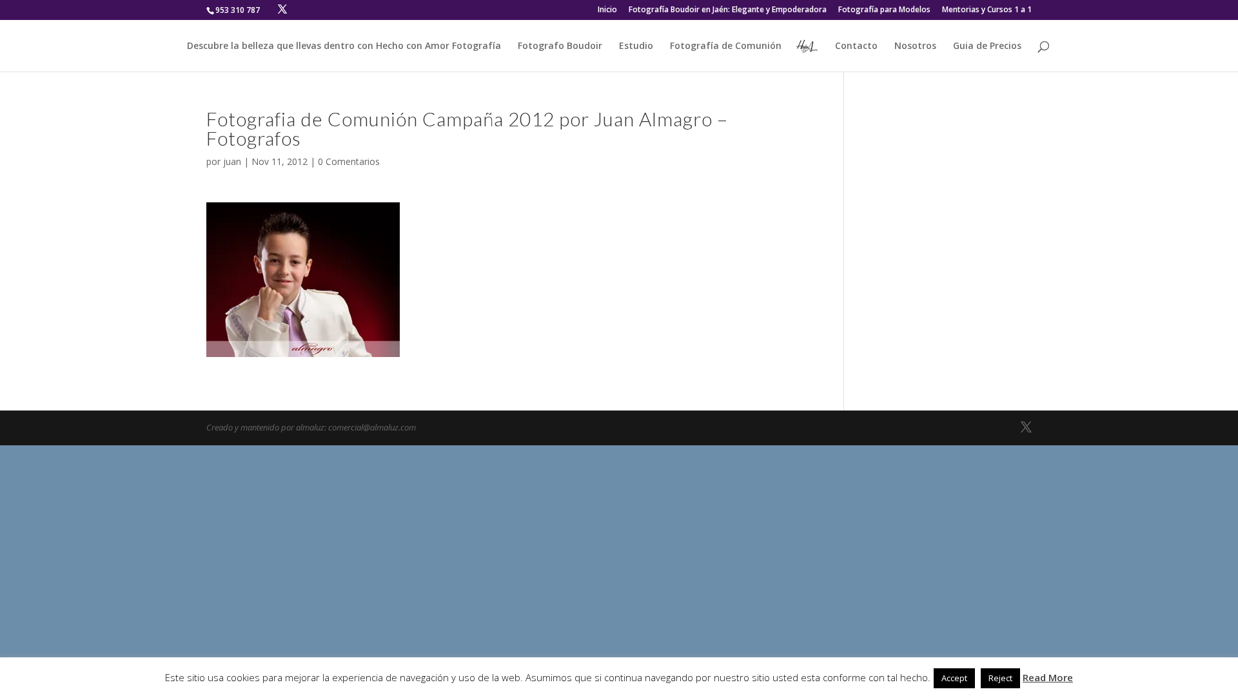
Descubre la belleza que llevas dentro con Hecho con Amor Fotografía (344, 46)
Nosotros (915, 46)
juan (232, 161)
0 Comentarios (349, 161)
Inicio (607, 10)
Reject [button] (1000, 678)
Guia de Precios (987, 46)
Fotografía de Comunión (725, 46)
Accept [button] (954, 678)
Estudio (636, 46)
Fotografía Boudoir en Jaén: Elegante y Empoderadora (728, 10)
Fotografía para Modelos (884, 10)
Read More (1048, 677)
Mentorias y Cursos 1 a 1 (987, 10)
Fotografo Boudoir (560, 46)
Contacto (856, 46)
